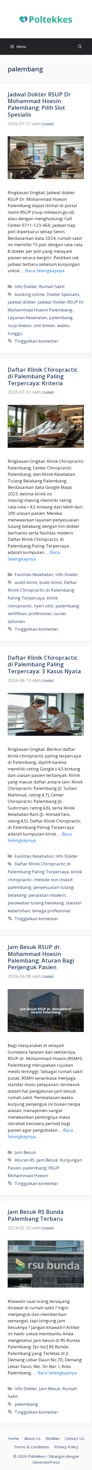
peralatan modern (47, 895)
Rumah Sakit (52, 286)
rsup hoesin (19, 325)
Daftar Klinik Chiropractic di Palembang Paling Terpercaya (42, 590)
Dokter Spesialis (63, 294)
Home (13, 1438)
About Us (32, 1438)
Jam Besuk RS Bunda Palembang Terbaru (36, 1215)
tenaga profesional (51, 911)
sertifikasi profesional (30, 613)
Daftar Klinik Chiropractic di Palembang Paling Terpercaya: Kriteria (43, 376)
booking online (30, 294)
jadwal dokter (22, 302)
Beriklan (53, 1438)
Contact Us (74, 1438)
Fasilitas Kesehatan (34, 574)
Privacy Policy (66, 1446)
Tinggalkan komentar (36, 341)
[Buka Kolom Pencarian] (80, 46)
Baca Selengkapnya (45, 270)
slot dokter (44, 325)
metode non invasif (53, 879)
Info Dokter (26, 286)
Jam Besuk (25, 1152)
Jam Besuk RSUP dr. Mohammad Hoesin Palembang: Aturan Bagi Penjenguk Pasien (41, 957)
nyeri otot (43, 606)
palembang (61, 317)
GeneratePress (46, 1462)
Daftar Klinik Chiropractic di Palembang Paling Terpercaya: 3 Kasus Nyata (44, 664)
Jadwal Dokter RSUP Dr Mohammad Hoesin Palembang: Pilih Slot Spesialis (39, 104)
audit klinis (26, 582)
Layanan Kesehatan (27, 317)
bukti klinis (50, 582)
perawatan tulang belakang (36, 903)
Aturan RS (24, 1160)
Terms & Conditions (31, 1446)
